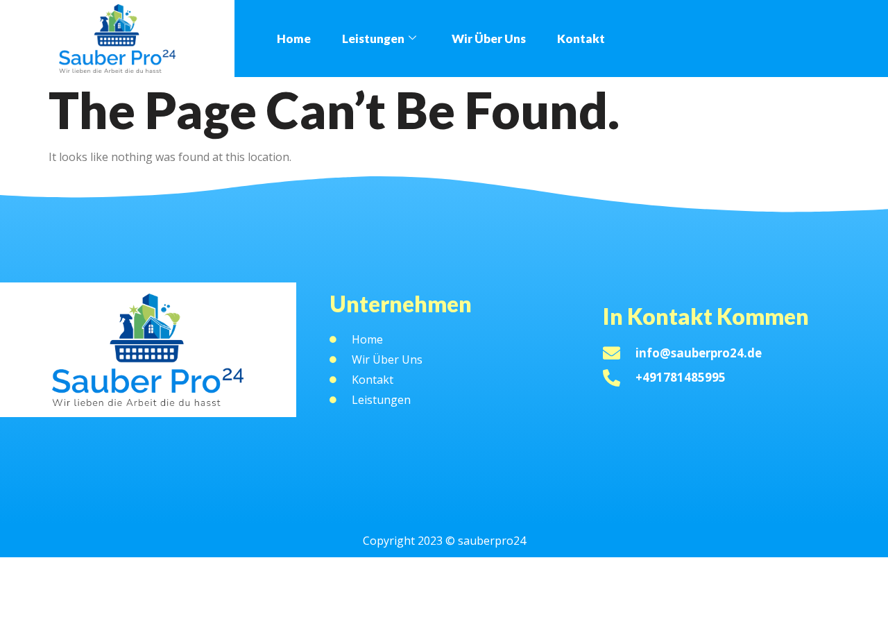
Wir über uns (489, 38)
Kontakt (581, 38)
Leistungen (373, 38)
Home (294, 38)
